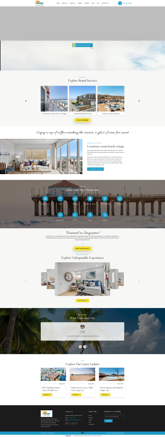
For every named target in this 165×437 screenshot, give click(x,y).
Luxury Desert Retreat (111, 113)
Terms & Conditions (111, 433)
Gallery (80, 3)
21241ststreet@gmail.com (75, 420)
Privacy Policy (120, 433)
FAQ (98, 3)
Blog (93, 3)
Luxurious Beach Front (82, 113)
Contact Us (105, 3)
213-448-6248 (127, 3)
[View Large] (82, 279)
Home (58, 3)
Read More (46, 394)
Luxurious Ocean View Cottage (54, 113)
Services (72, 3)
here (103, 236)
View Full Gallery (82, 300)
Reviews (87, 3)
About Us (64, 3)
